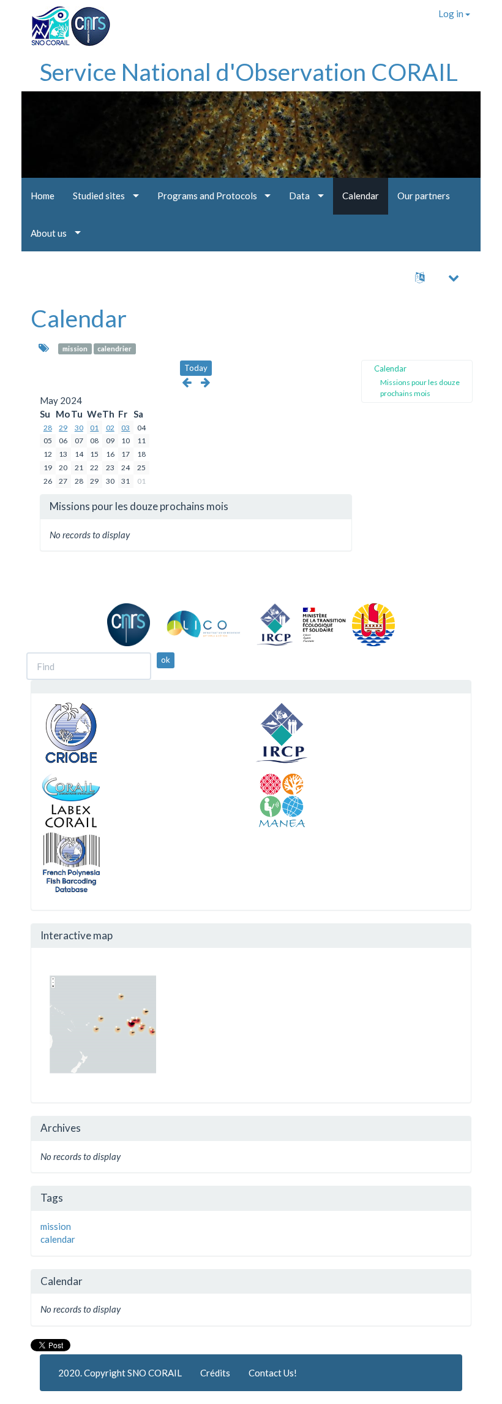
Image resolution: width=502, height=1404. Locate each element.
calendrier (114, 349)
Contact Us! (273, 1372)
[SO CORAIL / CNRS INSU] (65, 21)
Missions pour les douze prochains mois (420, 387)
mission (75, 349)
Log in (451, 13)
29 (63, 427)
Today (196, 368)
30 (79, 427)
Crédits (215, 1372)
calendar (57, 1239)
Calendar (79, 318)
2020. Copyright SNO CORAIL (120, 1372)
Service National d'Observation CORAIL (249, 72)
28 (47, 427)
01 (94, 427)
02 (110, 427)
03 (125, 427)
